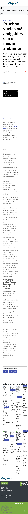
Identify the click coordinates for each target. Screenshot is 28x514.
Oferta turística (3, 488)
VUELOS (25, 386)
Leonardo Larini (11, 119)
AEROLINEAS (7, 406)
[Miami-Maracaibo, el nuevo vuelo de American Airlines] (12, 434)
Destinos (9, 10)
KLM (4, 128)
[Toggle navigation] (3, 8)
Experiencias (9, 490)
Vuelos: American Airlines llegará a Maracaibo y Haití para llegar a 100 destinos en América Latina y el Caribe (19, 460)
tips (15, 371)
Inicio (5, 20)
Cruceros (8, 493)
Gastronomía (9, 495)
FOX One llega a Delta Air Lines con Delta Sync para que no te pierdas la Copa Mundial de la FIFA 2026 (25, 449)
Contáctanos (19, 503)
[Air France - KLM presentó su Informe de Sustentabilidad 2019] (5, 397)
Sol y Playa (7, 488)
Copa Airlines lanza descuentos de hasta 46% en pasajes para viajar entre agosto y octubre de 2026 (20, 414)
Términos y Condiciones (6, 512)
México (20, 10)
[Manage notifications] (25, 511)
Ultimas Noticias (8, 498)
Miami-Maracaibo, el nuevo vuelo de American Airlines (13, 445)
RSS (21, 506)
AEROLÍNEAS (13, 390)
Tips (24, 10)
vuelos (15, 126)
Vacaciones (14, 10)
